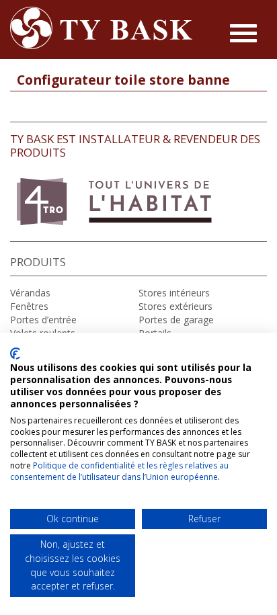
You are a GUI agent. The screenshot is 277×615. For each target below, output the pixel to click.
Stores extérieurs (175, 306)
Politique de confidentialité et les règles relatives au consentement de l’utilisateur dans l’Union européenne (119, 471)
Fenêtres (29, 306)
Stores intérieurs (174, 292)
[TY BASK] (101, 28)
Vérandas (30, 292)
